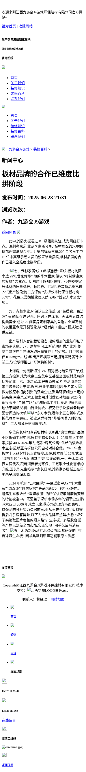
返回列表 (9, 232)
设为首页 (9, 26)
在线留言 (9, 720)
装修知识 (18, 88)
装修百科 (18, 93)
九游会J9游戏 (19, 149)
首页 (14, 78)
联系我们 (18, 99)
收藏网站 (26, 26)
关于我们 (18, 83)
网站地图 (57, 599)
